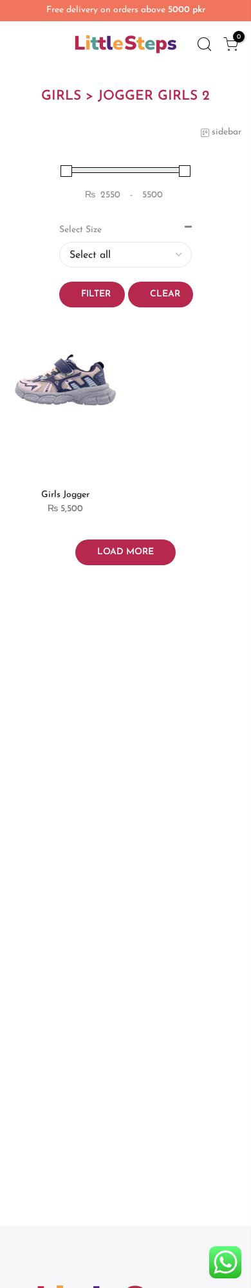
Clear (165, 294)
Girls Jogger (65, 495)
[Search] (204, 44)
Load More (125, 552)
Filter (96, 294)
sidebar (226, 132)
